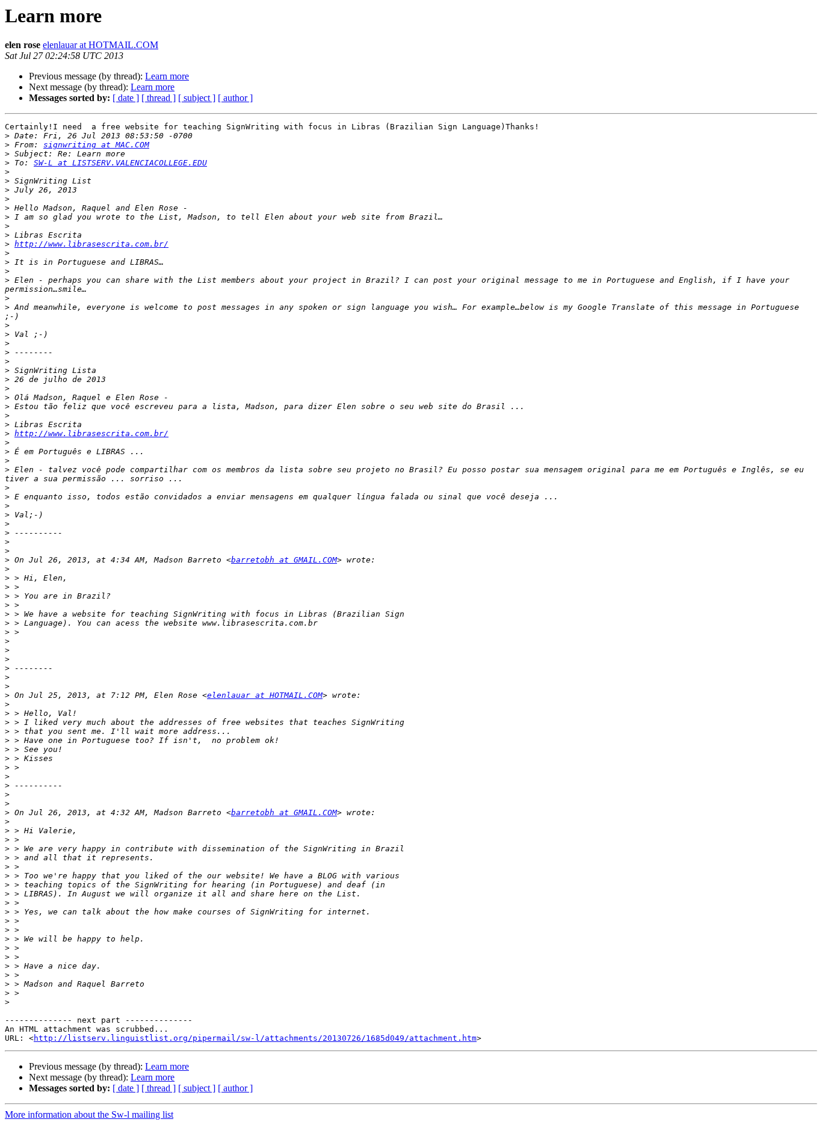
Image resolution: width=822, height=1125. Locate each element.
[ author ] (235, 98)
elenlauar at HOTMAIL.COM (100, 45)
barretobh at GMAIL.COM (284, 559)
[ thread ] (158, 98)
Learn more (167, 76)
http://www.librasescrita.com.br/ (91, 243)
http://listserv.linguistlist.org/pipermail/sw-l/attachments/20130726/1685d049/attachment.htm (255, 1038)
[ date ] (126, 98)
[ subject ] (196, 98)
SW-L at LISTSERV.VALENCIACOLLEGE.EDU (120, 162)
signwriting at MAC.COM (96, 144)
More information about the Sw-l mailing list (89, 1114)
